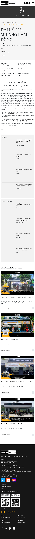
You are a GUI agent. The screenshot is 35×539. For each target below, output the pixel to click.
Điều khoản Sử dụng (6, 486)
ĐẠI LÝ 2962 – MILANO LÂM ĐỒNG (12, 423)
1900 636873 (8, 512)
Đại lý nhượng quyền (11, 22)
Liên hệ (2, 488)
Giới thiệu (3, 484)
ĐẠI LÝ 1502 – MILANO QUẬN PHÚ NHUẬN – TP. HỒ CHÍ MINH (24, 141)
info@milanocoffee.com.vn (7, 462)
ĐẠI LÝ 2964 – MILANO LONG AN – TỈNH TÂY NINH (17, 381)
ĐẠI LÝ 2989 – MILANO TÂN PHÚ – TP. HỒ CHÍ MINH (23, 219)
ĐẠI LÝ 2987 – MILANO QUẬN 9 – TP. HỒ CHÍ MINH (24, 249)
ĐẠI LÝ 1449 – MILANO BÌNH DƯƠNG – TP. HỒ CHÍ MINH (24, 185)
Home (2, 22)
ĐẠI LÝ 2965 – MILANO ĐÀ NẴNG (11, 339)
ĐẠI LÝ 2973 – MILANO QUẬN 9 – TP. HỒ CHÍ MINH (17, 297)
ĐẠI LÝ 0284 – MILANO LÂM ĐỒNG (13, 24)
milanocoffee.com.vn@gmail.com (9, 461)
